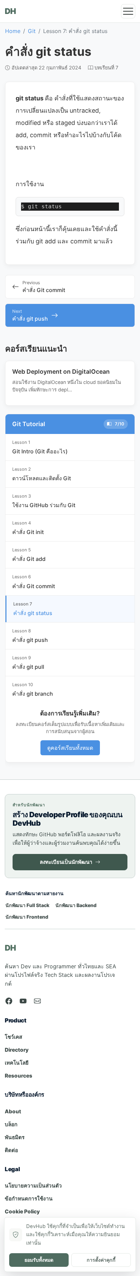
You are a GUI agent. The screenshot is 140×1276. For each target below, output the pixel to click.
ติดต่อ (11, 1150)
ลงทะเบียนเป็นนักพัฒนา (66, 862)
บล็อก (11, 1124)
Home (12, 31)
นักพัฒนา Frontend (26, 917)
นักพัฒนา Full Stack (27, 905)
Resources (18, 1075)
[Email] (37, 1001)
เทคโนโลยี (17, 1063)
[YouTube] (23, 1001)
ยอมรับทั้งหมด (38, 1260)
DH (10, 11)
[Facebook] (9, 1001)
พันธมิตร (14, 1137)
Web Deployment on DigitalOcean (61, 371)
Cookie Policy (22, 1211)
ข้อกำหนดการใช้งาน (29, 1198)
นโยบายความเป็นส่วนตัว (33, 1185)
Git (32, 31)
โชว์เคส (13, 1037)
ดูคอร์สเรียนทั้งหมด (70, 747)
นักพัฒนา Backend (76, 905)
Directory (17, 1050)
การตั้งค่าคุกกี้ (101, 1260)
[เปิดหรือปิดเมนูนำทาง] (128, 11)
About (13, 1111)
